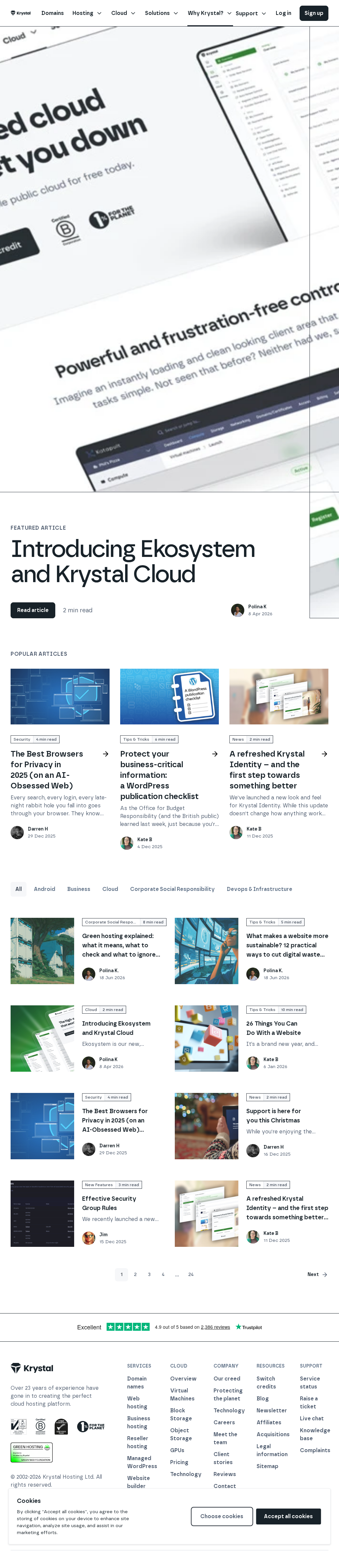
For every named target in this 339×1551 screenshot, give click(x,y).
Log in (283, 13)
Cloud (110, 889)
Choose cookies (221, 1516)
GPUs (177, 1450)
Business (78, 889)
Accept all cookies (288, 1516)
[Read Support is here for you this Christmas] (206, 1126)
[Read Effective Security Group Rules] (42, 1213)
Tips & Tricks (136, 739)
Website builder (138, 1482)
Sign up (314, 13)
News (238, 739)
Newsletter (271, 1410)
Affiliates (269, 1422)
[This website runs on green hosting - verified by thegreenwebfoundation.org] (32, 1452)
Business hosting (138, 1422)
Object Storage (181, 1434)
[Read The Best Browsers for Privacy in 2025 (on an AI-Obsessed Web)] (60, 696)
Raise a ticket (309, 1402)
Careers (224, 1422)
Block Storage (181, 1414)
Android (44, 889)
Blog (263, 1398)
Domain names (137, 1383)
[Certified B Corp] (40, 1427)
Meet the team (225, 1438)
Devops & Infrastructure (259, 889)
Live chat (312, 1418)
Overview (183, 1379)
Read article (33, 610)
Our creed (227, 1379)
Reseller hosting (137, 1442)
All (18, 889)
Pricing (179, 1462)
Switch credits (266, 1383)
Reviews (225, 1474)
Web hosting (137, 1402)
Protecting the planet (228, 1394)
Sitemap (267, 1466)
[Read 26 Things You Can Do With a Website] (206, 1038)
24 (191, 1274)
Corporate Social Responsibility (172, 889)
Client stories (223, 1458)
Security (22, 739)
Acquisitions (271, 1434)
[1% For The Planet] (90, 1427)
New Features (99, 1184)
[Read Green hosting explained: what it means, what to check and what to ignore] (42, 951)
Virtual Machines (182, 1394)
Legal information (271, 1450)
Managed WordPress (141, 1462)
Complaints (314, 1450)
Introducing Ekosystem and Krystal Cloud (133, 561)
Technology (184, 1474)
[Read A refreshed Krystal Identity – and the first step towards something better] (278, 696)
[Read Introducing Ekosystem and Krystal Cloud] (42, 1038)
